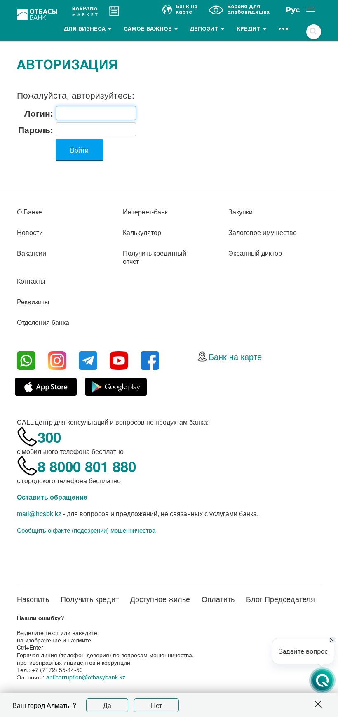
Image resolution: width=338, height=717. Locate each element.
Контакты (31, 281)
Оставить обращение (52, 497)
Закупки (240, 211)
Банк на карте (235, 356)
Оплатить (218, 598)
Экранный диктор (255, 253)
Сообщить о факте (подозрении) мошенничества (86, 530)
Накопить (33, 598)
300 (49, 437)
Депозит (205, 29)
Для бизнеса (85, 29)
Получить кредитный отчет (154, 257)
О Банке (29, 211)
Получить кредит (90, 598)
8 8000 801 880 (87, 466)
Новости (30, 232)
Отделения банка (43, 322)
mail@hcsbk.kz (39, 513)
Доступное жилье (160, 598)
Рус (293, 9)
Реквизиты (33, 301)
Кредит (249, 29)
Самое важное (149, 29)
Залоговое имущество (262, 232)
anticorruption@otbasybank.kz (85, 677)
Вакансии (31, 253)
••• (283, 29)
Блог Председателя (280, 598)
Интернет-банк (145, 211)
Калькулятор (142, 232)
